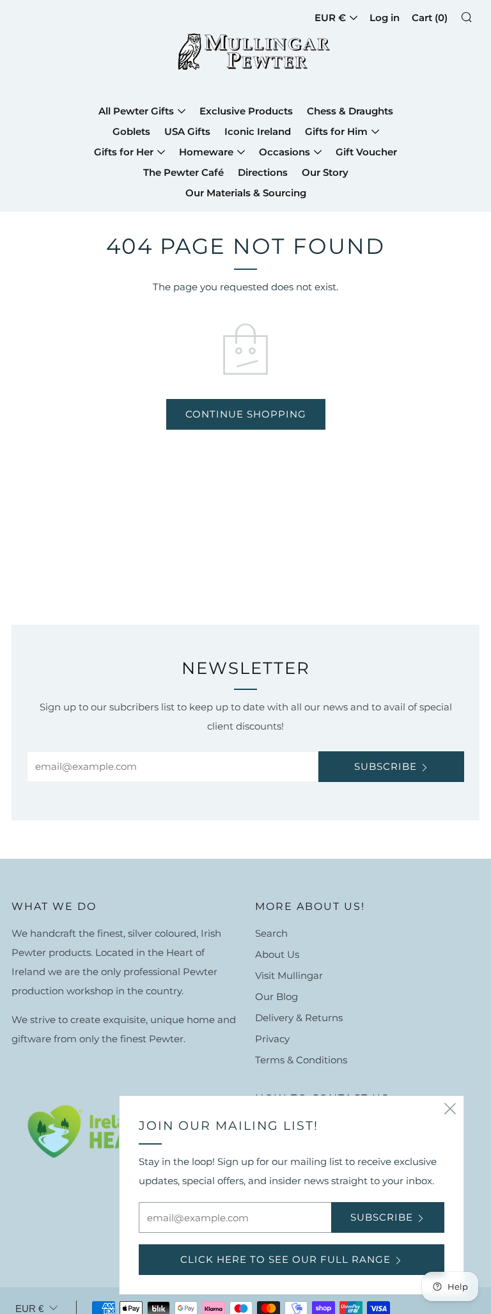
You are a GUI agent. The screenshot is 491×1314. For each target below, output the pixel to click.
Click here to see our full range (285, 1259)
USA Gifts (187, 131)
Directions (263, 172)
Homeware (206, 152)
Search (271, 933)
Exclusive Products (246, 111)
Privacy (272, 1039)
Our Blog (276, 996)
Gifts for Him (336, 131)
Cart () (430, 18)
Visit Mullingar (289, 975)
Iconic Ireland (257, 131)
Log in (385, 18)
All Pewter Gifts (136, 111)
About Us (277, 954)
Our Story (325, 172)
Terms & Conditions (301, 1060)
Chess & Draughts (350, 111)
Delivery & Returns (299, 1018)
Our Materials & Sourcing (245, 193)
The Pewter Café (183, 172)
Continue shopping (245, 414)
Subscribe (385, 766)
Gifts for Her (123, 152)
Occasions (284, 152)
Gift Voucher (366, 152)
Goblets (131, 131)
